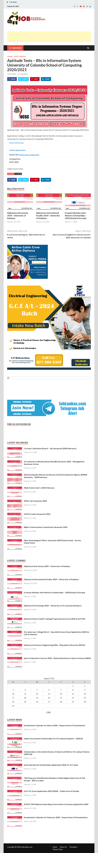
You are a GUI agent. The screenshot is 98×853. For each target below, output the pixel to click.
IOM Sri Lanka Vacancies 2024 (37, 514)
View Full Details (16, 143)
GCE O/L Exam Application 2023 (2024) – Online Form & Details (51, 791)
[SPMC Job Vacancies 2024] (14, 501)
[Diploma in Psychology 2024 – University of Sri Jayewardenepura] (14, 606)
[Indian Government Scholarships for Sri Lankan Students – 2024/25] (14, 739)
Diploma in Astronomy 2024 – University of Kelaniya (17, 215)
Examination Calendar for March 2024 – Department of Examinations (54, 725)
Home (55, 847)
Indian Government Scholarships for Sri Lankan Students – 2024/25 (53, 738)
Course (18, 174)
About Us (63, 847)
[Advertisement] (50, 36)
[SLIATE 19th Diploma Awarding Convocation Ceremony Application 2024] (14, 804)
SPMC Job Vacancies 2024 (35, 501)
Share (13, 79)
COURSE (10, 56)
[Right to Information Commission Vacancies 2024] (14, 527)
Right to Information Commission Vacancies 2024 (45, 527)
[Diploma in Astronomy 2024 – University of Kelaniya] (20, 210)
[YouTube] (80, 6)
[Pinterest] (84, 6)
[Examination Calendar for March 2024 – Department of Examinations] (14, 725)
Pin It (36, 79)
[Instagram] (87, 6)
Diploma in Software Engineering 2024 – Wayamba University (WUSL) (54, 645)
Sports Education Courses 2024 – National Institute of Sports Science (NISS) (57, 658)
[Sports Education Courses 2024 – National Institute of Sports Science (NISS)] (14, 658)
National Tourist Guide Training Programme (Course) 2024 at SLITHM (54, 619)
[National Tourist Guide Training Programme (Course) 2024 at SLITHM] (14, 619)
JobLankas (24, 74)
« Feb (48, 712)
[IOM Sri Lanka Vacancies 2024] (14, 514)
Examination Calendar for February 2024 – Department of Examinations (56, 817)
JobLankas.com (26, 847)
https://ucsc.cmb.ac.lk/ (29, 154)
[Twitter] (77, 6)
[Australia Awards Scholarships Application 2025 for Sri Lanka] (14, 765)
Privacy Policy (58, 849)
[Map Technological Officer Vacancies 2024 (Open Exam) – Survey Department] (14, 540)
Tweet (24, 79)
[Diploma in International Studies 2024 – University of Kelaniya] (49, 210)
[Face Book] (74, 6)
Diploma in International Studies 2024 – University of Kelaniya (48, 215)
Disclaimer (73, 847)
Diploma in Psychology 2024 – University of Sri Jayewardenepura (52, 605)
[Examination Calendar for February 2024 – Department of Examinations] (14, 817)
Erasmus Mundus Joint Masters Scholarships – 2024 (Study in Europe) (75, 215)
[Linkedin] (90, 6)
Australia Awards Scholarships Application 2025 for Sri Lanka (51, 765)
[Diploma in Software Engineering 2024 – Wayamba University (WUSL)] (14, 645)
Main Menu (16, 48)
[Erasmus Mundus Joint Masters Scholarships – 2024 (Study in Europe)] (78, 210)
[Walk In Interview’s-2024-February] (14, 488)
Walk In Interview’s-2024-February (39, 488)
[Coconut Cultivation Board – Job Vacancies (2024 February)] (14, 448)
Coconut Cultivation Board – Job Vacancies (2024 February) (50, 448)
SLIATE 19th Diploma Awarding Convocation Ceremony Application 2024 (56, 804)
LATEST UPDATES (20, 56)
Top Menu (13, 2)
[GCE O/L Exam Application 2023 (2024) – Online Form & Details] (14, 791)
